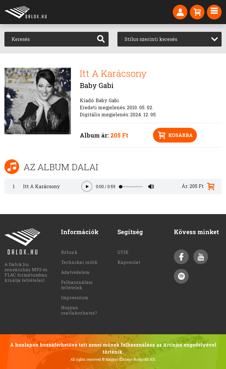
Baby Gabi (97, 85)
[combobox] (169, 39)
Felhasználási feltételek (77, 284)
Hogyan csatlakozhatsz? (79, 310)
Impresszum (74, 297)
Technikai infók (79, 262)
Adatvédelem (75, 272)
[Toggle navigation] (214, 12)
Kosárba (180, 135)
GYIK (123, 252)
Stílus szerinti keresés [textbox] (150, 39)
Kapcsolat (128, 262)
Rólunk (69, 252)
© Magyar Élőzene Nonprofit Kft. (129, 359)
